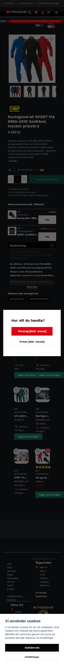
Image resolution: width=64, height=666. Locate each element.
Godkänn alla (32, 647)
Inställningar (32, 657)
